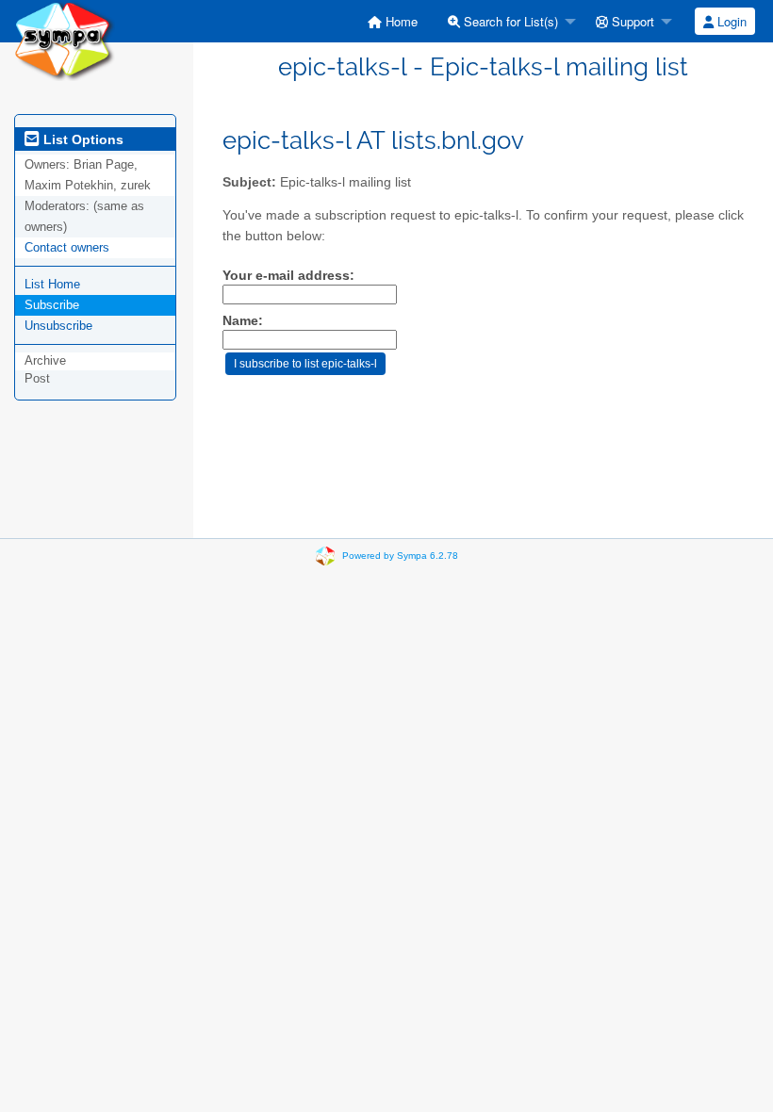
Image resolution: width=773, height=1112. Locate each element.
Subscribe (52, 305)
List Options (81, 139)
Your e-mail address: (288, 276)
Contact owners (67, 247)
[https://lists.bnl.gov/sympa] (64, 39)
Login (730, 21)
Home (400, 21)
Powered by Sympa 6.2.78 (400, 555)
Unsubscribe (58, 326)
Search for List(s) (509, 21)
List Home (52, 284)
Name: (242, 321)
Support (631, 21)
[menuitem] (393, 21)
